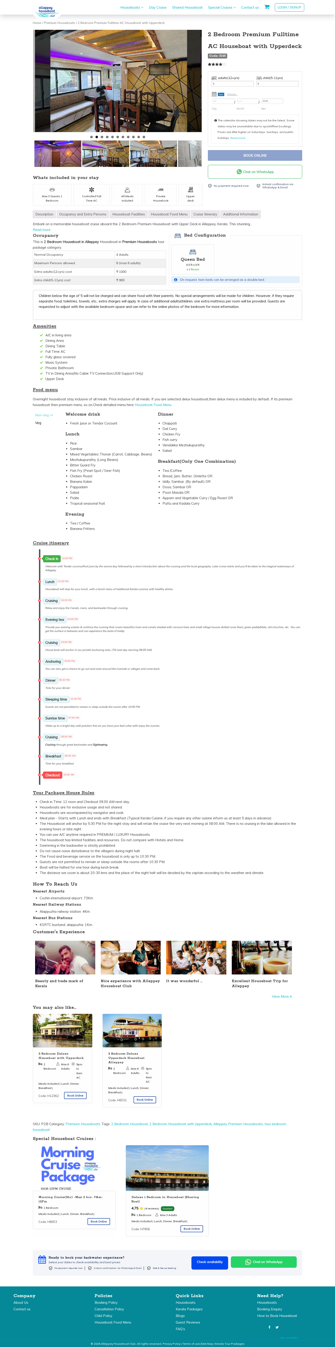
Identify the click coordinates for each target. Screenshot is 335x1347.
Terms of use (191, 1343)
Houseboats (130, 7)
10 (138, 137)
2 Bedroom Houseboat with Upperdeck (180, 1124)
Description (44, 214)
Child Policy (103, 1316)
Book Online (255, 155)
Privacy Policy (171, 1343)
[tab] (44, 214)
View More (281, 996)
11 (144, 137)
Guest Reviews (188, 1322)
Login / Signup (289, 7)
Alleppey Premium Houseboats (238, 1124)
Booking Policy (106, 1302)
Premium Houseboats (59, 23)
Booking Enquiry (269, 1309)
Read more (237, 138)
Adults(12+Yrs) (228, 78)
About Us (20, 1302)
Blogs (180, 1316)
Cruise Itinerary (205, 214)
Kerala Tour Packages (230, 1343)
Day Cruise (158, 7)
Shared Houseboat (187, 7)
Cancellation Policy (109, 1309)
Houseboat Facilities (128, 214)
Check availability (210, 1262)
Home (37, 23)
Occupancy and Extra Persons (82, 214)
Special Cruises (220, 7)
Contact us (250, 7)
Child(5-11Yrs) (273, 78)
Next (207, 82)
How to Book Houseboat (277, 1316)
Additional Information (240, 214)
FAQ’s (180, 1329)
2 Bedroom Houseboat (129, 1124)
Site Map (207, 1343)
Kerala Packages (189, 1309)
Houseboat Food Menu (169, 214)
